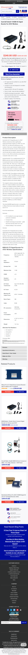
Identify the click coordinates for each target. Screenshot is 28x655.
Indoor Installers (14, 592)
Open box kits (14, 640)
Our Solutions (14, 588)
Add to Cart (21, 391)
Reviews (14, 602)
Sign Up (24, 622)
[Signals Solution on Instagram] (21, 610)
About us (14, 586)
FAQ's (14, 579)
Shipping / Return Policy (14, 567)
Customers (14, 600)
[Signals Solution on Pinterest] (17, 610)
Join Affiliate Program (13, 618)
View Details (8, 391)
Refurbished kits (13, 638)
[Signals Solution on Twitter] (14, 610)
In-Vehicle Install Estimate (14, 573)
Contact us (14, 565)
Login (14, 3)
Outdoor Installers (14, 594)
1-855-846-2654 (23, 7)
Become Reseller (13, 616)
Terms (19, 649)
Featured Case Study (14, 596)
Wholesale (14, 590)
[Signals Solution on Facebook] (8, 610)
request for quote (16, 129)
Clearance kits (14, 636)
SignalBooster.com (10, 649)
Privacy (16, 649)
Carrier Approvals (14, 575)
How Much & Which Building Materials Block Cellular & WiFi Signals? (15, 542)
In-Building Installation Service (14, 571)
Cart (26, 15)
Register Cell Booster (14, 569)
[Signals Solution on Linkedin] (11, 610)
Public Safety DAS (14, 577)
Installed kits (13, 634)
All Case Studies (14, 598)
